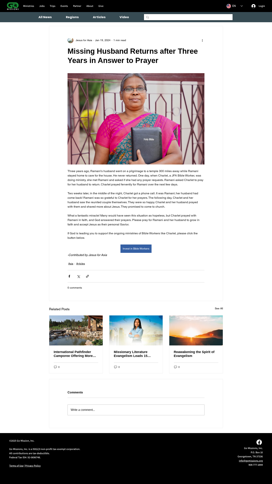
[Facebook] (259, 442)
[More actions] (202, 40)
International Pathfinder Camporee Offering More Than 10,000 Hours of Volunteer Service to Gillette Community (76, 354)
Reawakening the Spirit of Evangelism (194, 354)
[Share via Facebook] (69, 276)
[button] (72, 17)
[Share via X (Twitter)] (78, 276)
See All (219, 308)
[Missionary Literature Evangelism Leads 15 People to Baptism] (136, 330)
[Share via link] (87, 276)
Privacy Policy (33, 465)
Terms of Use (16, 465)
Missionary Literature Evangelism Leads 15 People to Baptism (130, 354)
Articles (80, 263)
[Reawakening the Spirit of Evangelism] (196, 330)
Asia (70, 263)
